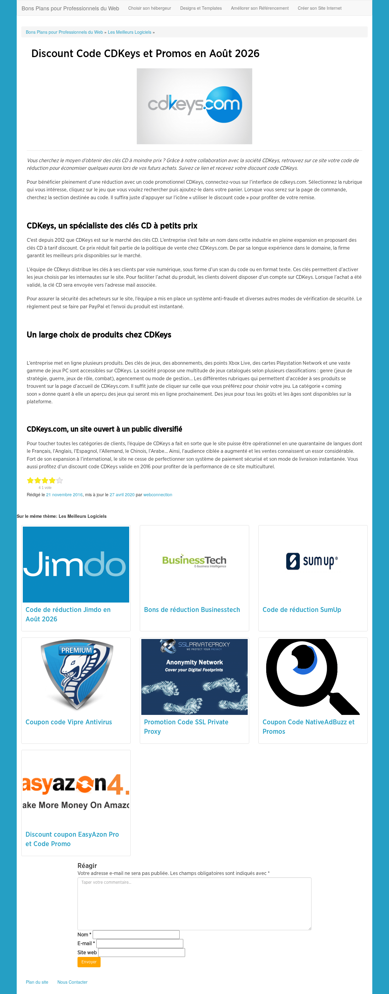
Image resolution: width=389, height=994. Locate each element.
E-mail (86, 943)
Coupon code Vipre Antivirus (69, 722)
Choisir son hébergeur (149, 8)
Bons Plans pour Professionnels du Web (70, 8)
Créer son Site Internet (320, 8)
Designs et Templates (201, 8)
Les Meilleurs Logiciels (129, 32)
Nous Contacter (72, 982)
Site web (87, 952)
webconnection (157, 494)
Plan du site (37, 982)
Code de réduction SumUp (302, 609)
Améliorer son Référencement (260, 8)
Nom (84, 934)
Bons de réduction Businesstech (192, 609)
